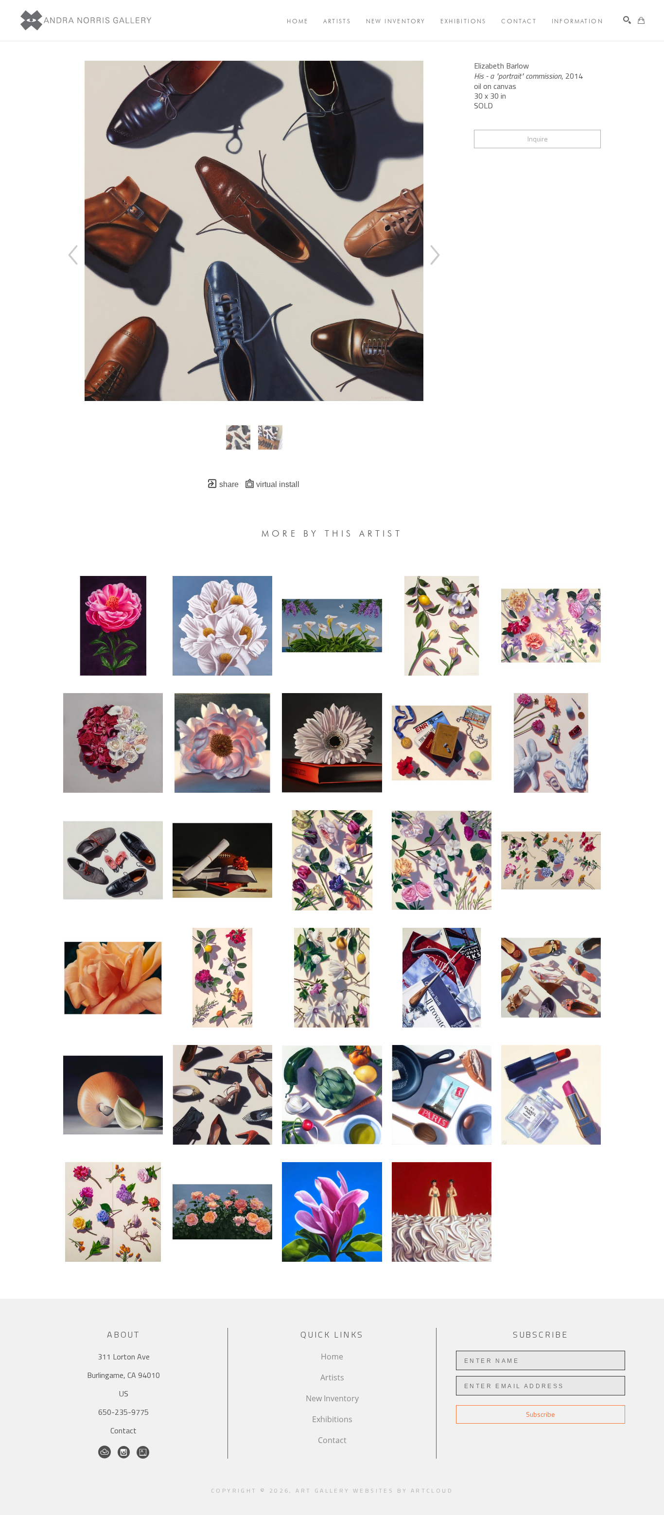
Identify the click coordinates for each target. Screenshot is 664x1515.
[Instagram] (124, 1452)
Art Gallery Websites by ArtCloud (374, 1490)
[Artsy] (143, 1452)
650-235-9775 (123, 1412)
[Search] (627, 20)
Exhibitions (332, 1419)
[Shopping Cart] (641, 20)
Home (332, 1356)
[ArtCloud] (104, 1452)
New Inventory (332, 1398)
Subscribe (540, 1414)
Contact (123, 1430)
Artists (332, 1377)
